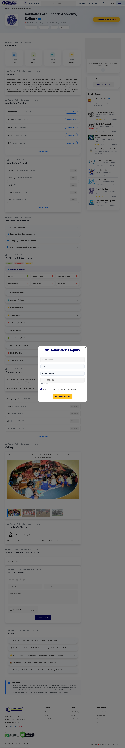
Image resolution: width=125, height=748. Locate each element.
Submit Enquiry (64, 396)
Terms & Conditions (70, 389)
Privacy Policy (56, 389)
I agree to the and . (59, 389)
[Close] (85, 347)
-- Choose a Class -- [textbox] (48, 367)
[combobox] (62, 366)
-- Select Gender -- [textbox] (48, 373)
